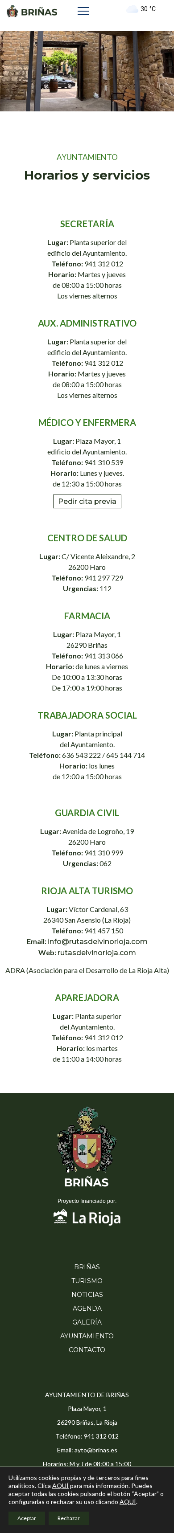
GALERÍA (87, 1322)
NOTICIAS (87, 1295)
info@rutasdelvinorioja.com (98, 941)
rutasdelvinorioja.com (97, 952)
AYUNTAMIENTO (87, 1336)
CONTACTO (87, 1350)
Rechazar (69, 1518)
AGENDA (87, 1308)
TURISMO (87, 1281)
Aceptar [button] (26, 1518)
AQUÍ (60, 1485)
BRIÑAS (87, 1267)
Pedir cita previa (87, 501)
